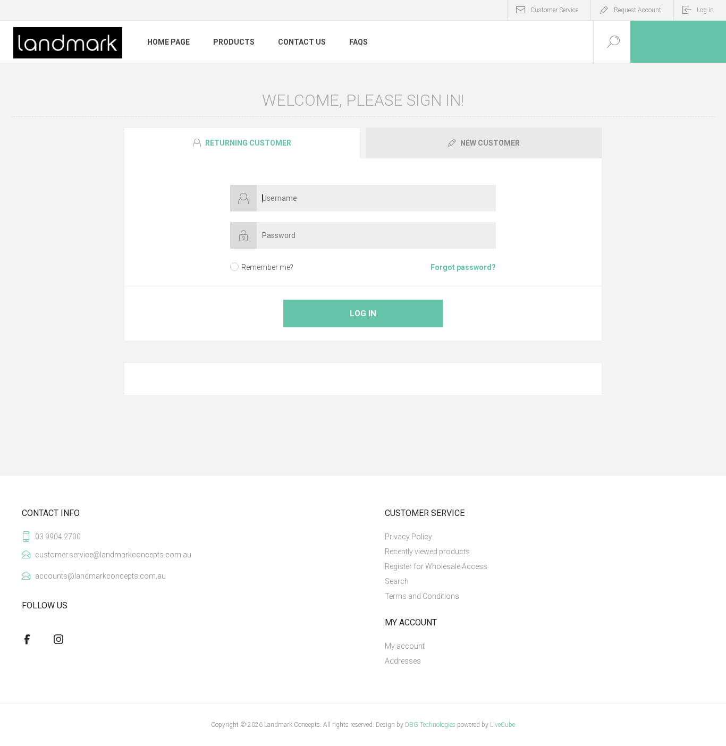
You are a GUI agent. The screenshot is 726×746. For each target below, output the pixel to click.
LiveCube (502, 724)
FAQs (358, 42)
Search (397, 581)
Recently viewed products (427, 551)
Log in (705, 10)
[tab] (243, 143)
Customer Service (554, 10)
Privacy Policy (408, 536)
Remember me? (267, 267)
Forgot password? (463, 267)
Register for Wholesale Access (436, 566)
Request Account (637, 10)
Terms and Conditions (422, 596)
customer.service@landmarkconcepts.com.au (108, 554)
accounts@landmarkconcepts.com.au (100, 576)
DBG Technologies (430, 724)
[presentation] (242, 143)
